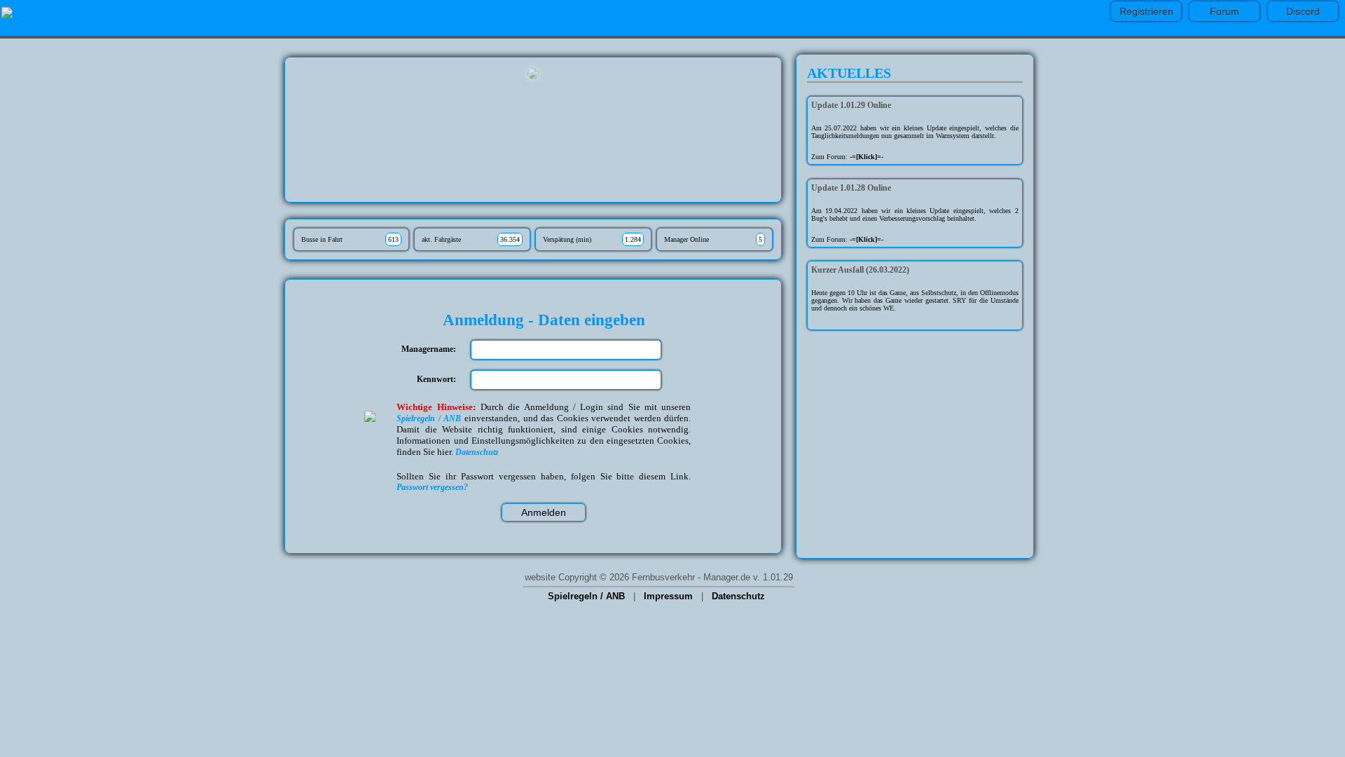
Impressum (668, 596)
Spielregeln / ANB (586, 596)
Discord (1303, 11)
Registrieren (1146, 11)
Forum (1224, 11)
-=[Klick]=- (866, 157)
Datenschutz (738, 596)
